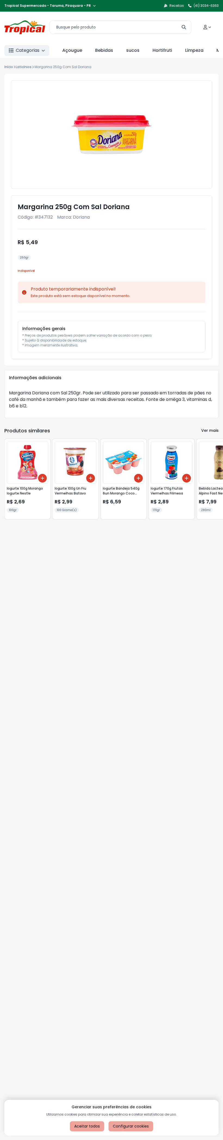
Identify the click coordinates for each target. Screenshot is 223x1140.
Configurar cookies (131, 1126)
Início (8, 67)
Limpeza (194, 50)
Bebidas (104, 50)
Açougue (72, 50)
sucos (133, 50)
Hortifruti (162, 50)
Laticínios (24, 67)
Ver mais (210, 430)
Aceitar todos (87, 1126)
